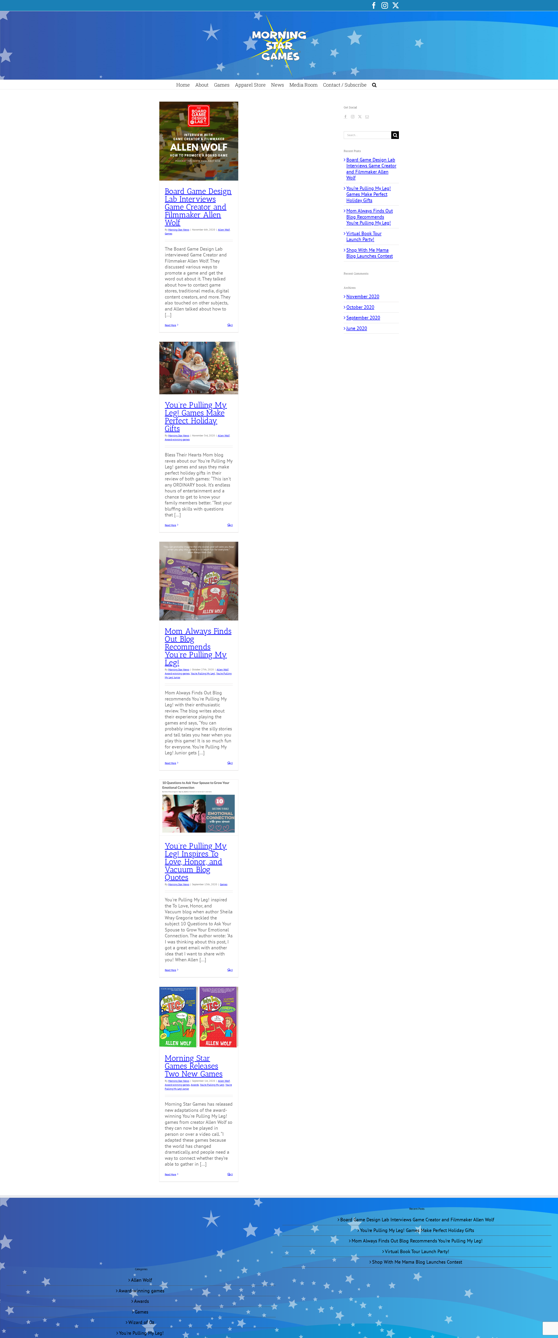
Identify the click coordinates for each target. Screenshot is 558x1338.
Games (168, 233)
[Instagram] (352, 116)
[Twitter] (360, 116)
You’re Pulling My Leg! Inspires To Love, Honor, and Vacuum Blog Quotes (196, 861)
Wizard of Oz (141, 1322)
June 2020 (356, 328)
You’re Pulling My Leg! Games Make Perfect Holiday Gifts (196, 416)
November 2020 (362, 296)
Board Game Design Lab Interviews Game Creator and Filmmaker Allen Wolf (198, 206)
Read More (170, 325)
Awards (195, 1084)
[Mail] (367, 116)
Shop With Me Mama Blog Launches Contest (369, 253)
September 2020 (363, 317)
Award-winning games (177, 439)
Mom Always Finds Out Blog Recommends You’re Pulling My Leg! (198, 646)
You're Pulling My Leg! (203, 673)
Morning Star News (178, 229)
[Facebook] (345, 116)
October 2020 (360, 307)
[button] (374, 84)
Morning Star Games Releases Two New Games (194, 1065)
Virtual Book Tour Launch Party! (363, 236)
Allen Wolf (224, 229)
